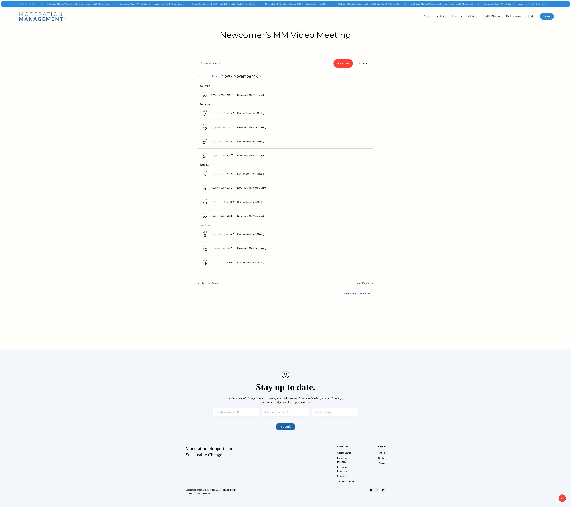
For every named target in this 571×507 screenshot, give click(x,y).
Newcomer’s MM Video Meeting (251, 95)
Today (214, 76)
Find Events (343, 63)
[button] (344, 453)
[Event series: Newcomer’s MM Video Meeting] (232, 95)
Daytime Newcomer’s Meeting (250, 113)
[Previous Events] (200, 76)
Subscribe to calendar (355, 293)
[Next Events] (205, 76)
